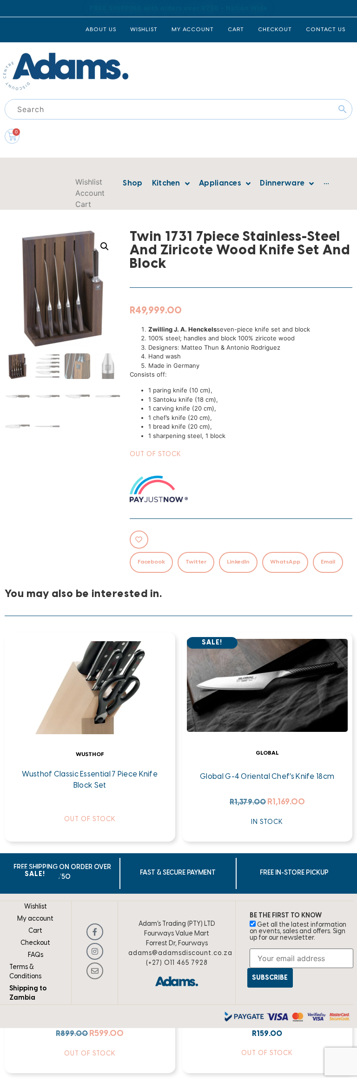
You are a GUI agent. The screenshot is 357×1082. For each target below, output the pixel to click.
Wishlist (88, 181)
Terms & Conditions (25, 972)
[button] (104, 246)
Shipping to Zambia (27, 993)
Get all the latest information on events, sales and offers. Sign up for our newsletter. (298, 932)
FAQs (35, 955)
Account (90, 193)
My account (35, 919)
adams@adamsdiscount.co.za (180, 953)
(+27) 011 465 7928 (177, 963)
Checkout (35, 943)
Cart (83, 204)
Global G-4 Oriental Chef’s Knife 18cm (267, 777)
